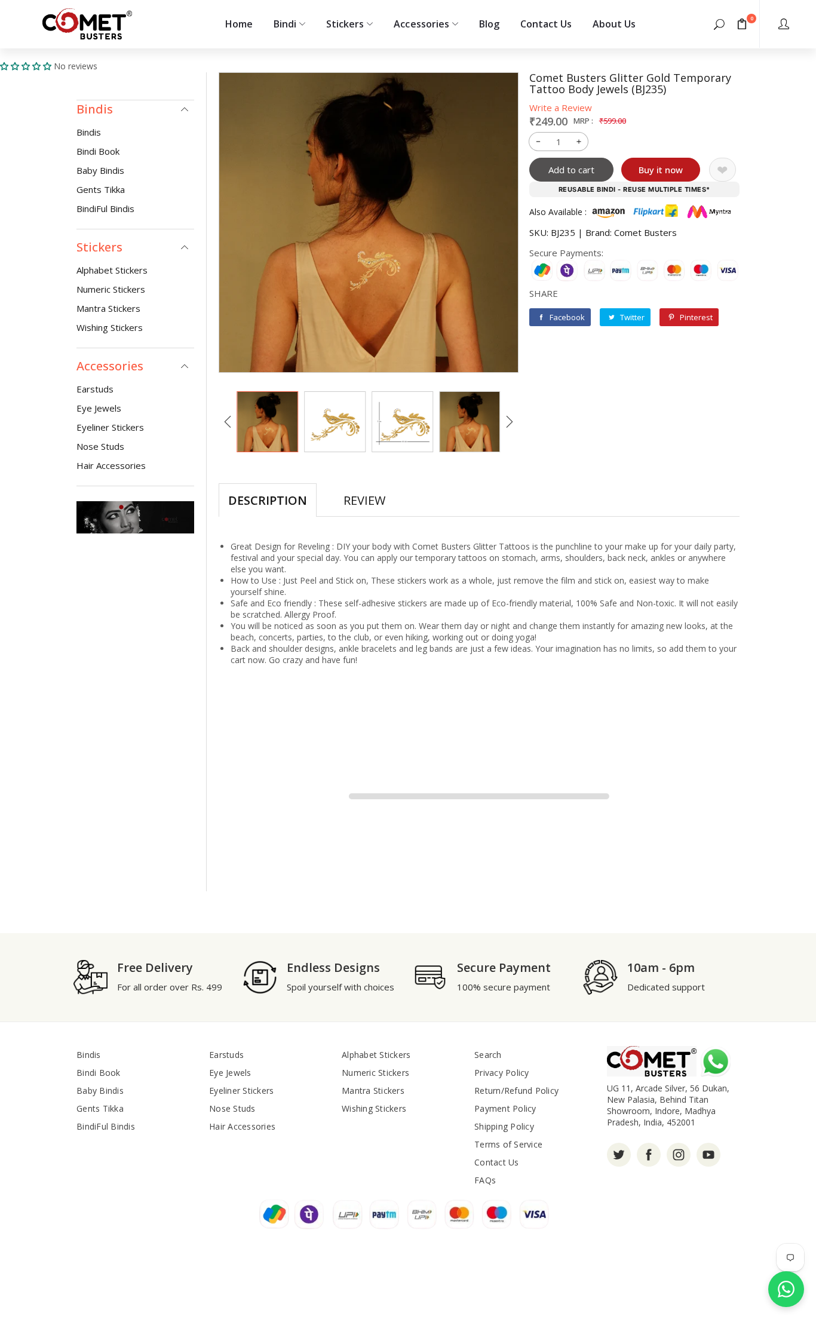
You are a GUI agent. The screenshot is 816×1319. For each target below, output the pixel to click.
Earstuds (94, 389)
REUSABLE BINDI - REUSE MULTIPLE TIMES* (634, 189)
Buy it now (661, 170)
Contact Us (546, 23)
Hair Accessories (111, 465)
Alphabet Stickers (112, 270)
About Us (614, 23)
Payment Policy (505, 1108)
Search (488, 1054)
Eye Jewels (98, 408)
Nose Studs (100, 446)
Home (239, 23)
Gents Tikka (100, 189)
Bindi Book (97, 151)
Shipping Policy (504, 1126)
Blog (489, 23)
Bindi (285, 23)
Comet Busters (645, 232)
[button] (719, 24)
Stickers (345, 23)
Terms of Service (508, 1144)
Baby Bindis (100, 170)
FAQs (485, 1180)
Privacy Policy (501, 1072)
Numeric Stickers (110, 289)
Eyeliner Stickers (110, 427)
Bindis (88, 132)
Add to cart (571, 170)
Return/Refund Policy (516, 1090)
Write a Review (560, 108)
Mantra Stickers (108, 308)
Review (364, 500)
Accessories (421, 23)
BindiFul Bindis (105, 208)
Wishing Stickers (109, 327)
